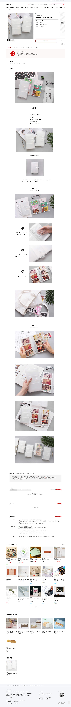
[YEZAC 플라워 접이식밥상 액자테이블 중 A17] (35, 595)
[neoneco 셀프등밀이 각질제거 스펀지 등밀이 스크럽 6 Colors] (23, 594)
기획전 (38, 4)
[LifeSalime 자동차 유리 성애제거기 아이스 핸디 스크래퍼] (47, 595)
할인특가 (46, 4)
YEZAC (31, 597)
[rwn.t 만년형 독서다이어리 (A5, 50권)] (35, 555)
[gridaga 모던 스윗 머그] (47, 574)
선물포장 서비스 (41, 698)
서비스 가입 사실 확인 (26, 695)
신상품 (44, 4)
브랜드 (50, 4)
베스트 (41, 4)
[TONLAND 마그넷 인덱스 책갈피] (47, 555)
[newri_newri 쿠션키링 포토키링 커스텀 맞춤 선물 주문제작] (11, 556)
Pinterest (64, 44)
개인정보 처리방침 (19, 685)
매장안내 (42, 685)
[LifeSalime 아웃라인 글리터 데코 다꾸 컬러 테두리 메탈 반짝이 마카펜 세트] (59, 575)
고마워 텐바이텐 (41, 699)
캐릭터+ (35, 4)
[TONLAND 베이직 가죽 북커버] (11, 574)
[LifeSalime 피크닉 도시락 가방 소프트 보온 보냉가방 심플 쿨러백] (35, 575)
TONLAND (43, 558)
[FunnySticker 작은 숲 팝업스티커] (11, 595)
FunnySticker (8, 597)
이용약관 (14, 685)
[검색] (63, 4)
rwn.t (31, 558)
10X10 (10, 4)
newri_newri (8, 558)
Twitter (61, 44)
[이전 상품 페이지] (31, 607)
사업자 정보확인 (29, 693)
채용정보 (10, 685)
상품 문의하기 (59, 503)
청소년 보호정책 (25, 685)
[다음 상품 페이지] (40, 607)
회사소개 (7, 685)
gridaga (55, 558)
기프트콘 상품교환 (48, 697)
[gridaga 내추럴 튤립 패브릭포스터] (59, 555)
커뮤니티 (28, 4)
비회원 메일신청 (48, 698)
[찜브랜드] (36, 15)
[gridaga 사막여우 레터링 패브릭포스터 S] (23, 574)
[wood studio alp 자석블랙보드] (59, 595)
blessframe (20, 558)
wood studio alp (57, 597)
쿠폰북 (47, 699)
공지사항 (39, 685)
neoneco (19, 597)
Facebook (63, 44)
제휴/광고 (35, 685)
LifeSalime (32, 578)
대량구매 (32, 4)
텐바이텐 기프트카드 (41, 697)
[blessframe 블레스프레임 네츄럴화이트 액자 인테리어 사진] (23, 555)
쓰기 (62, 24)
